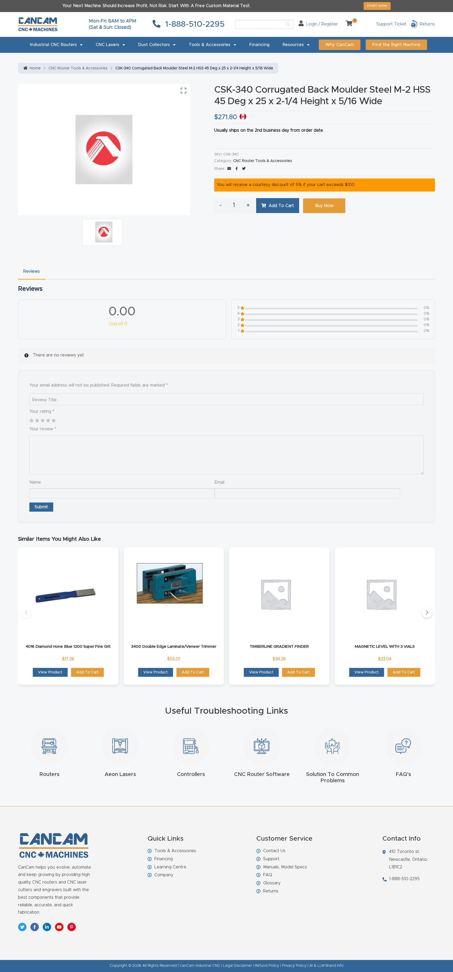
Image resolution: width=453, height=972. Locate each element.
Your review (42, 429)
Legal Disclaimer (237, 966)
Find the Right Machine (396, 45)
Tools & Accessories (209, 45)
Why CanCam (339, 45)
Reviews (31, 271)
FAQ (267, 875)
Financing (259, 45)
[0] (347, 24)
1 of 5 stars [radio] (31, 420)
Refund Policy (267, 966)
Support (271, 859)
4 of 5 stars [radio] (48, 420)
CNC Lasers (107, 45)
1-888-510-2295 (194, 24)
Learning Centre (170, 867)
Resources (293, 45)
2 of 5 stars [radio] (37, 420)
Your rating (41, 411)
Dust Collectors (154, 45)
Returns (270, 891)
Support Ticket (391, 24)
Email (219, 482)
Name (35, 482)
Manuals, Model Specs (285, 867)
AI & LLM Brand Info (326, 966)
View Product (50, 672)
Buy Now (324, 206)
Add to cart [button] (87, 672)
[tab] (31, 271)
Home (35, 68)
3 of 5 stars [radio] (42, 420)
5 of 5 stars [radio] (53, 420)
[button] (26, 612)
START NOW (377, 5)
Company (163, 875)
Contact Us (274, 851)
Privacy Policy (294, 966)
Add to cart (281, 206)
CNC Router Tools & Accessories (77, 68)
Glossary (272, 883)
